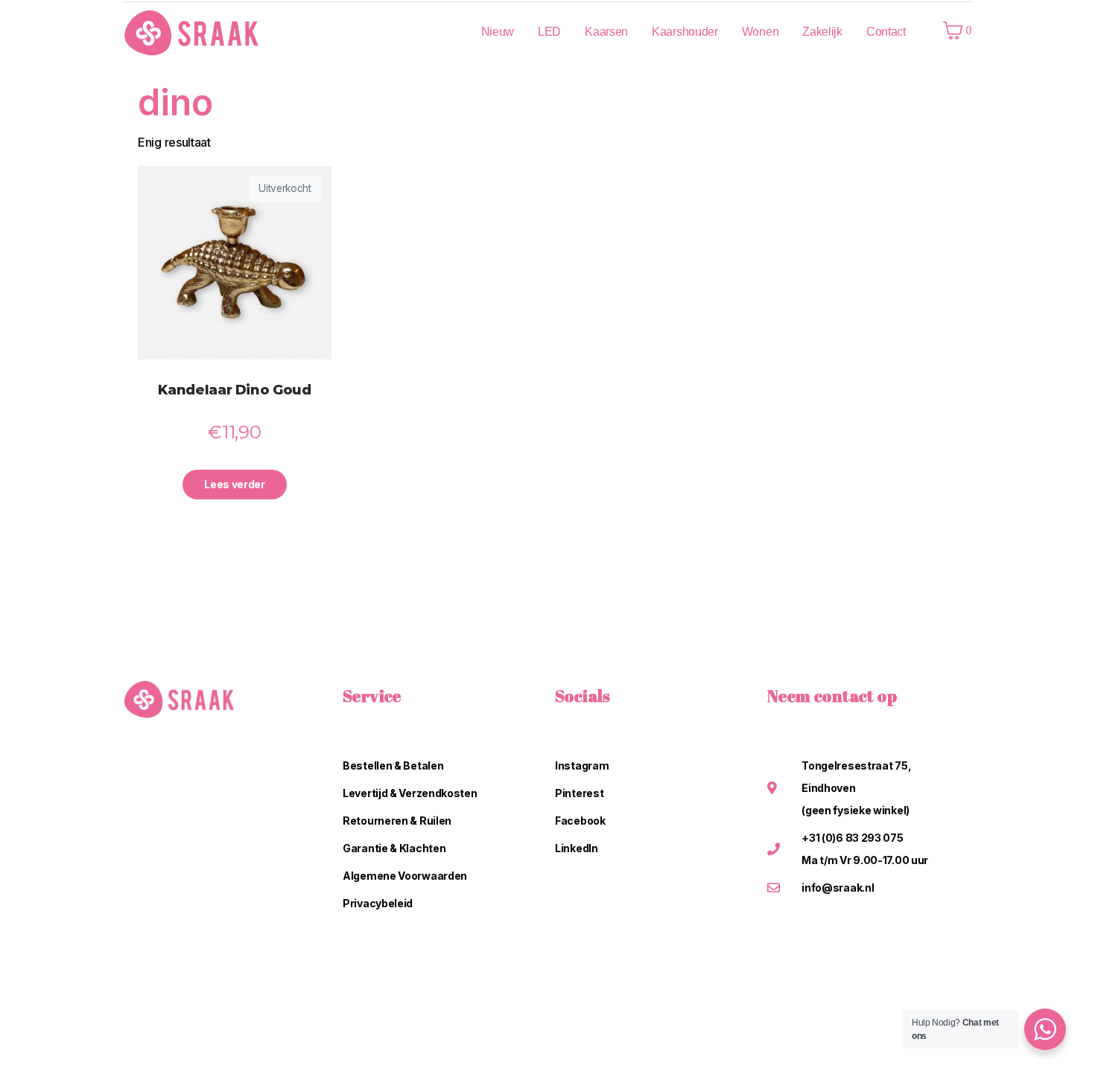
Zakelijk (822, 31)
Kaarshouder (685, 31)
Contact (886, 31)
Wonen (760, 31)
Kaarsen (606, 31)
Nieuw (498, 31)
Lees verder (234, 484)
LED (549, 31)
